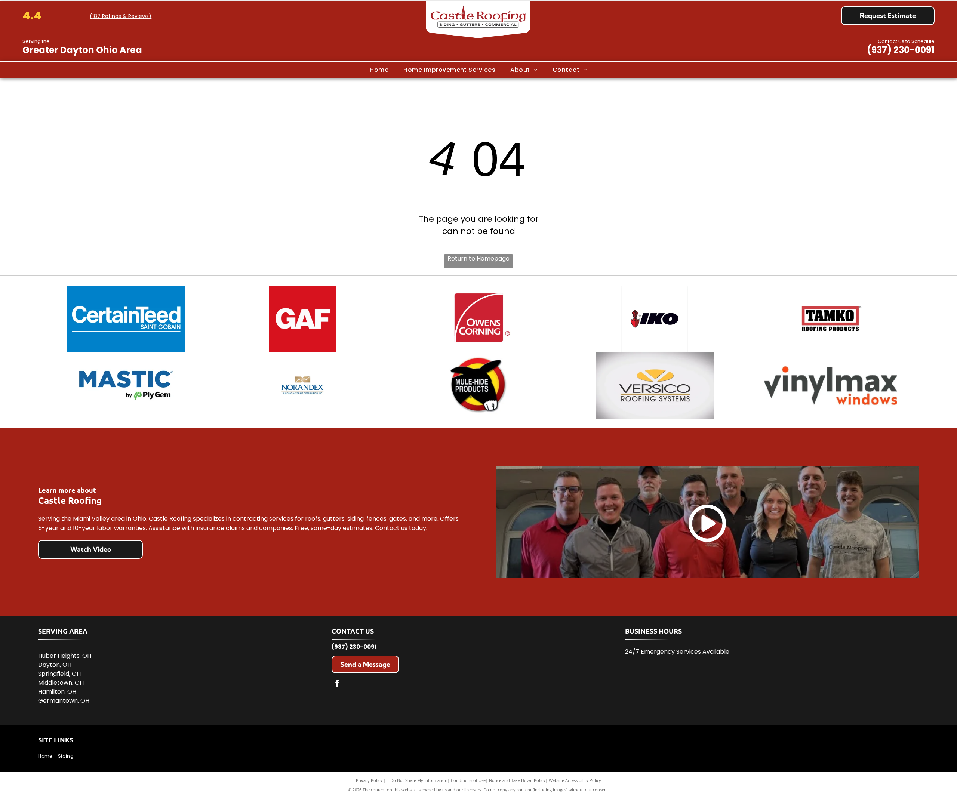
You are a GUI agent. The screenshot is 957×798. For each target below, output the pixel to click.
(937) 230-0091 (901, 50)
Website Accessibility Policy (575, 780)
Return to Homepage (478, 258)
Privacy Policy (369, 780)
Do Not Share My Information (418, 780)
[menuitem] (379, 69)
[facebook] (337, 684)
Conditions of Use (468, 780)
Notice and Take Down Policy (517, 780)
